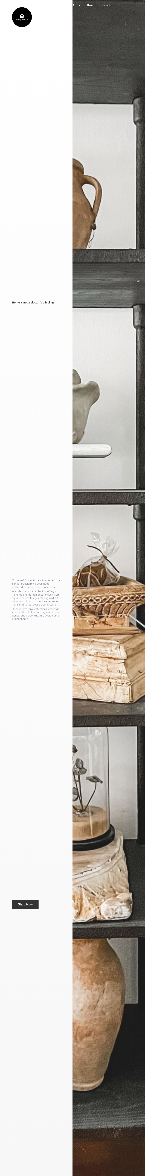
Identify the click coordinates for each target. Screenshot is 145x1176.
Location (107, 5)
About (90, 5)
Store (76, 5)
